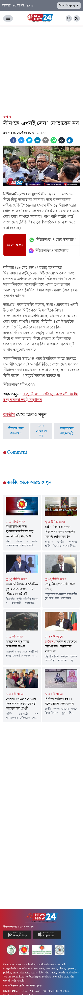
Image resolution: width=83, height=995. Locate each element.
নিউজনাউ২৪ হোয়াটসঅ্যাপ (56, 239)
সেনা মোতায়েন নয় (41, 431)
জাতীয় (7, 117)
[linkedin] (37, 140)
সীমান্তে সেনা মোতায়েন (16, 431)
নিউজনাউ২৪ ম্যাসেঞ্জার (52, 250)
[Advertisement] (41, 69)
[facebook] (13, 140)
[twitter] (29, 140)
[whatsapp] (53, 140)
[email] (45, 140)
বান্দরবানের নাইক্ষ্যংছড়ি (67, 431)
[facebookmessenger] (21, 140)
